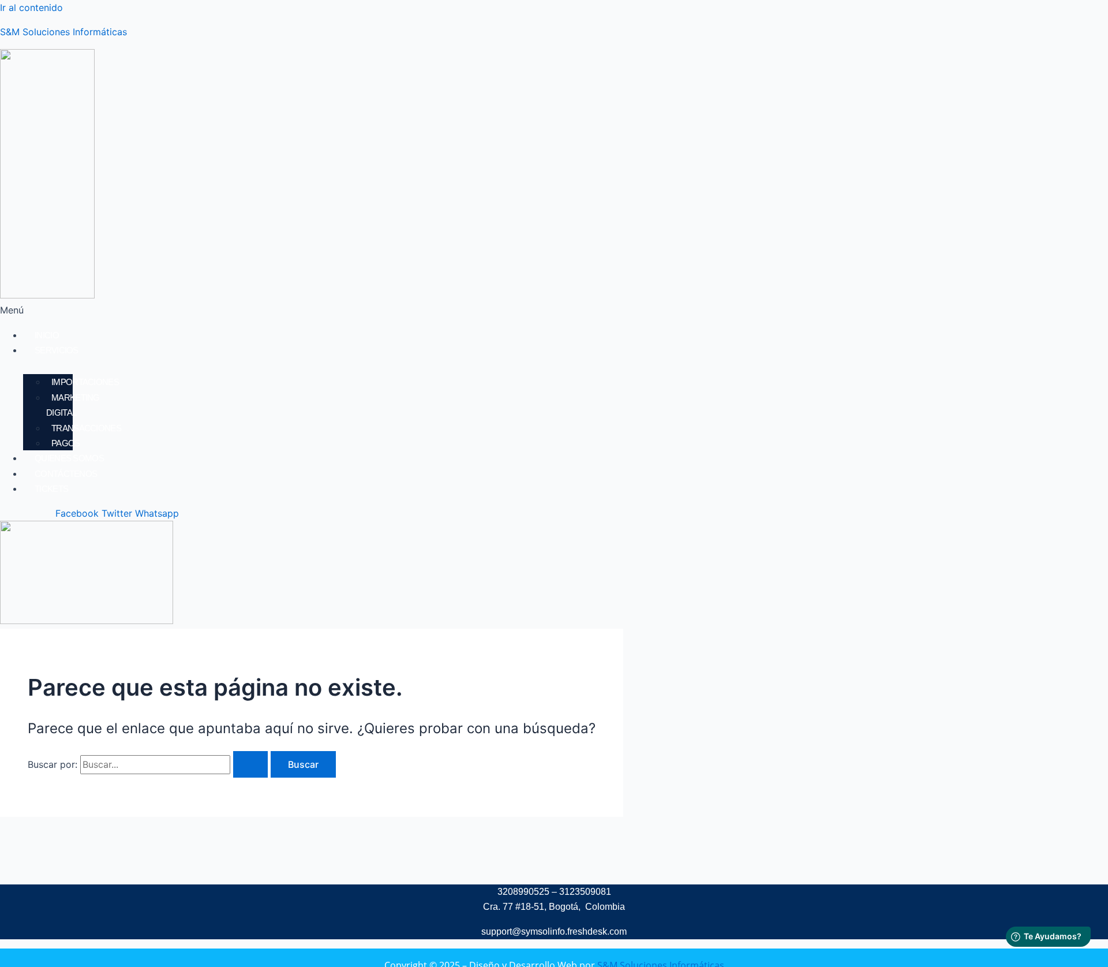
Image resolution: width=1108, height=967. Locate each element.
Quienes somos (69, 458)
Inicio (47, 335)
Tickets (51, 489)
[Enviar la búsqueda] (250, 764)
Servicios (56, 350)
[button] (345, 310)
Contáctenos (66, 474)
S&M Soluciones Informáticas (63, 32)
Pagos (65, 443)
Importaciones (85, 382)
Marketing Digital (73, 405)
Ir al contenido (31, 7)
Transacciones (86, 428)
